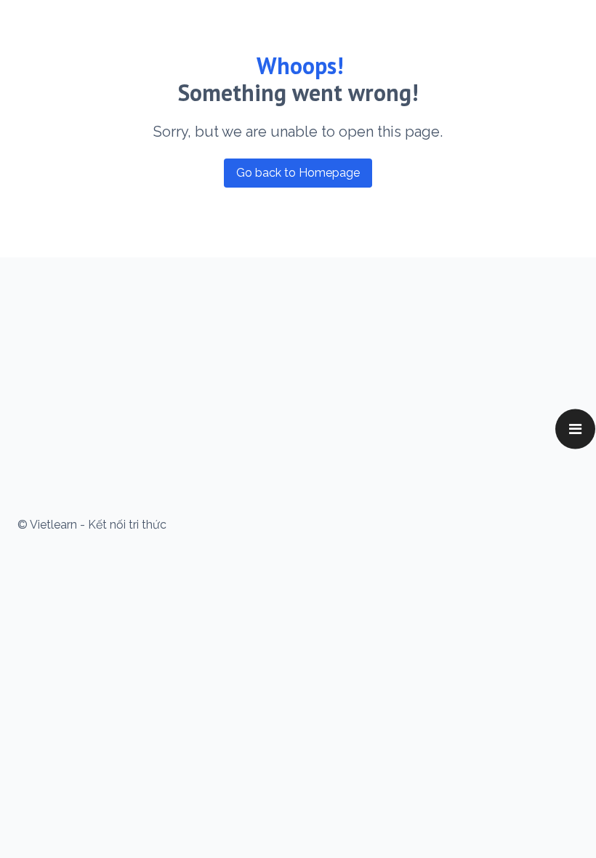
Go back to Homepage (298, 173)
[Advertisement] (298, 378)
